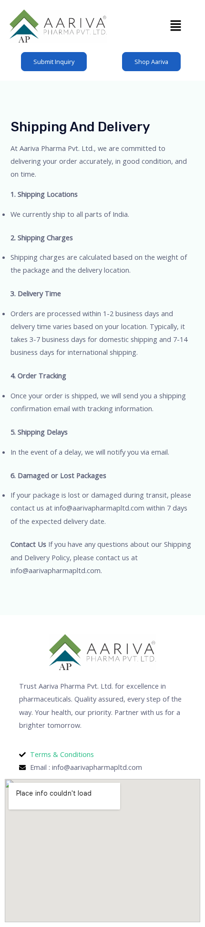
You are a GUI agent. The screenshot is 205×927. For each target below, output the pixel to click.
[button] (176, 26)
